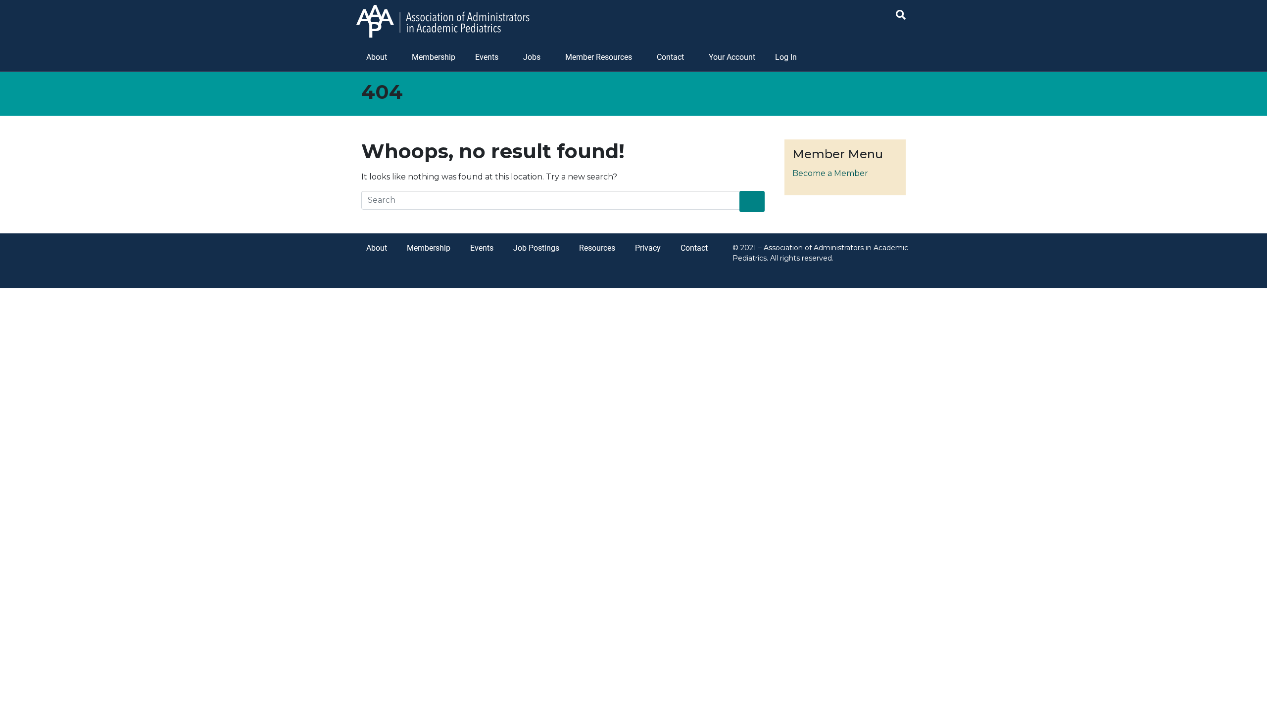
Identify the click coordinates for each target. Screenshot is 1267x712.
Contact (670, 57)
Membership (433, 57)
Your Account (732, 57)
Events (486, 57)
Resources (597, 248)
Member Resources (598, 57)
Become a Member (830, 173)
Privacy (648, 248)
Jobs (531, 57)
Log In (786, 57)
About (376, 57)
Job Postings (536, 248)
